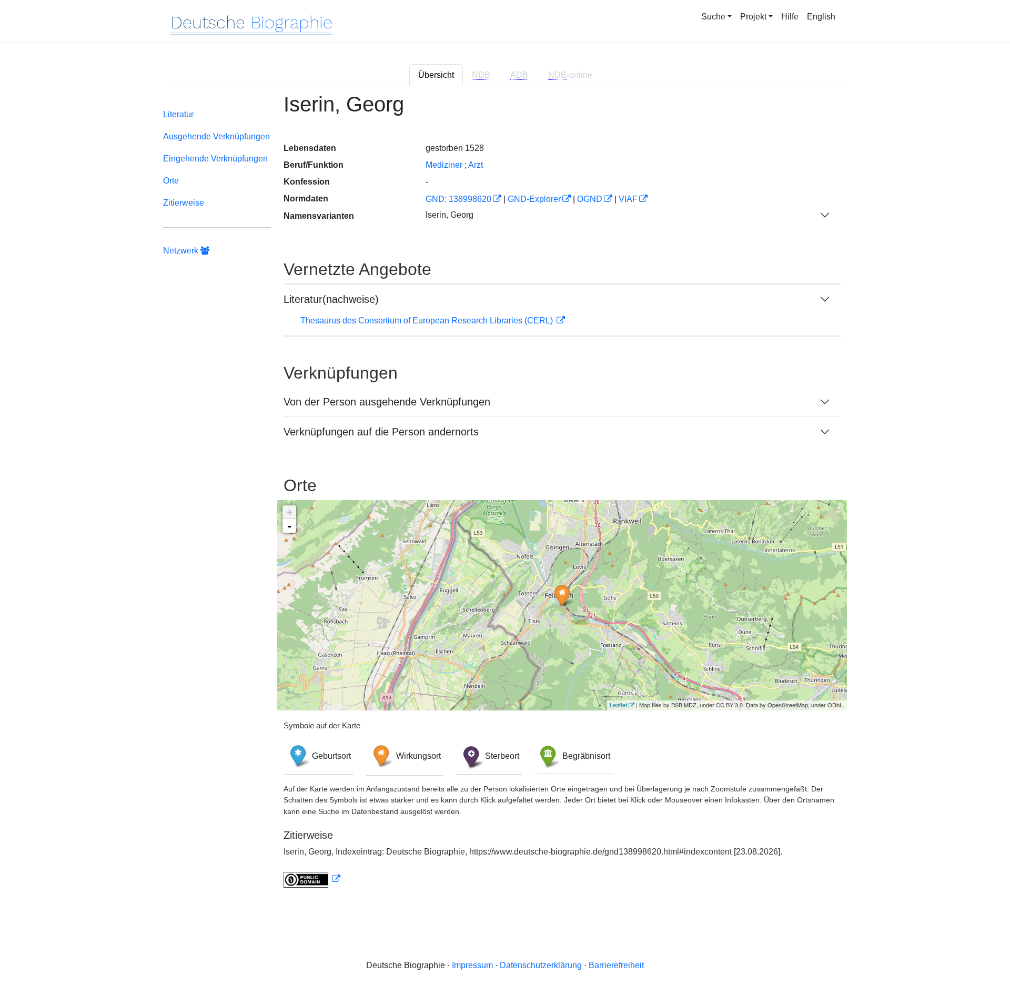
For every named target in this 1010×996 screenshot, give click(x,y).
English (821, 16)
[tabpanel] (505, 496)
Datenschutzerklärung (541, 965)
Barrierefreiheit (616, 965)
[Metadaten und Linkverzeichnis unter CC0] (312, 879)
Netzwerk (181, 250)
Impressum (472, 965)
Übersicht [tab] (436, 74)
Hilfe (790, 16)
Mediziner (444, 164)
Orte (171, 180)
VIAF (628, 199)
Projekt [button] (753, 16)
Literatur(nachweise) (331, 299)
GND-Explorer (534, 199)
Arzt (475, 164)
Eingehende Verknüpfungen (215, 158)
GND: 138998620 (458, 199)
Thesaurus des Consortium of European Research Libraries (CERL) (427, 320)
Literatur (178, 114)
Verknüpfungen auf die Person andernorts (381, 432)
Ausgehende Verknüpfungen (216, 136)
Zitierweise (183, 202)
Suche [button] (713, 16)
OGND (589, 199)
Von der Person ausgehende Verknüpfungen (387, 402)
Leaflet (618, 704)
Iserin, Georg (449, 214)
